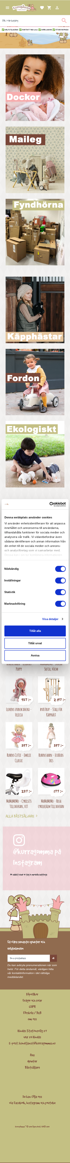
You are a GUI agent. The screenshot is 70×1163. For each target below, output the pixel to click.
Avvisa (35, 655)
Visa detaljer (50, 619)
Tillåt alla (35, 630)
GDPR (32, 1007)
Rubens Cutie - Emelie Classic (19, 758)
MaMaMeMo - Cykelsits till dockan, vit (19, 803)
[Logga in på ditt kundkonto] (52, 7)
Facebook (19, 1103)
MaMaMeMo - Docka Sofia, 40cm (51, 666)
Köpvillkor (32, 994)
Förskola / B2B (32, 1013)
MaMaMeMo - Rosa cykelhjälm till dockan (51, 803)
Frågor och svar (32, 1000)
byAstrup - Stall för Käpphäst (51, 712)
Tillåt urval (35, 643)
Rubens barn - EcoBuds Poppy (19, 666)
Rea (32, 1055)
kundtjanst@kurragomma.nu (37, 1043)
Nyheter (32, 1061)
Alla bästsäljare (22, 816)
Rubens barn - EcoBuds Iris (51, 758)
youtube (50, 1103)
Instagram (33, 1103)
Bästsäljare (32, 1067)
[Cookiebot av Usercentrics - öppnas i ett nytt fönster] (50, 504)
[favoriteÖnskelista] (37, 7)
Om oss (32, 1019)
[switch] (60, 580)
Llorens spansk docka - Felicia (19, 712)
